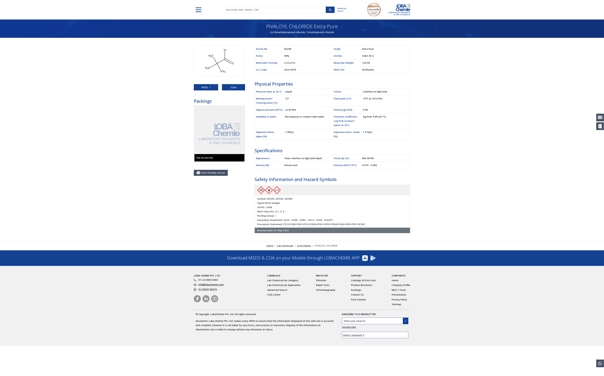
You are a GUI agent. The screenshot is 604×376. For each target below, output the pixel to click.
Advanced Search (341, 9)
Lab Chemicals (285, 245)
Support (356, 275)
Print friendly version (213, 172)
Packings (356, 289)
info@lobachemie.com (211, 284)
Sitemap (396, 304)
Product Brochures (361, 285)
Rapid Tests (323, 285)
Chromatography (325, 289)
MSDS (205, 87)
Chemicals (273, 275)
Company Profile (401, 285)
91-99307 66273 (207, 289)
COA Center (274, 294)
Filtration (321, 280)
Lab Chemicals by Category (282, 280)
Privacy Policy (399, 299)
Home (269, 245)
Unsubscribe (349, 327)
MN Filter (322, 275)
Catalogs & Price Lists (363, 280)
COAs (233, 87)
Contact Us (357, 294)
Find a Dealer (358, 299)
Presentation (399, 294)
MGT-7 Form (399, 289)
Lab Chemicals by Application (283, 285)
